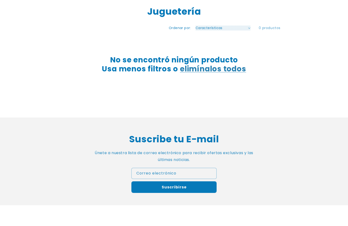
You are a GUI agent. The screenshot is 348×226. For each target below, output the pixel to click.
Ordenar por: (180, 28)
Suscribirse (174, 187)
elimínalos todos (213, 68)
